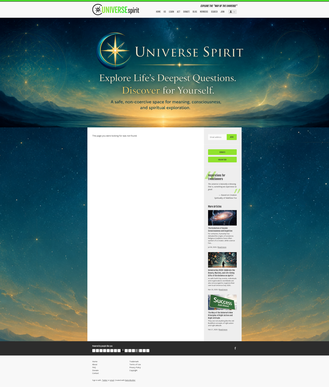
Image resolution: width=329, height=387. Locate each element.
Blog (195, 11)
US (165, 11)
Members (204, 11)
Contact (95, 373)
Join (222, 11)
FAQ (94, 367)
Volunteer (222, 160)
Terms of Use (135, 364)
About (94, 364)
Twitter (104, 380)
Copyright (133, 370)
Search (214, 11)
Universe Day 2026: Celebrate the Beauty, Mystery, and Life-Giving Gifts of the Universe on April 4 (221, 273)
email (112, 380)
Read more (222, 247)
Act (178, 11)
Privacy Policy (135, 367)
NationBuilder (130, 380)
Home (158, 11)
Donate (186, 11)
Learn (171, 11)
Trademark (134, 361)
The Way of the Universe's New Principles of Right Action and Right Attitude (220, 315)
